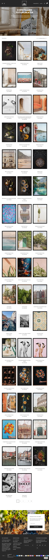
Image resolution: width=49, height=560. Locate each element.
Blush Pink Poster (24, 226)
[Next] (31, 501)
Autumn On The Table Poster (24, 144)
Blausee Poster (40, 198)
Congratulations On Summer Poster (9, 441)
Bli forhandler (15, 541)
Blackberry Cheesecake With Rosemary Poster (24, 199)
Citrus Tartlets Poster (24, 388)
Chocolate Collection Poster (9, 388)
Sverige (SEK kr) (35, 3)
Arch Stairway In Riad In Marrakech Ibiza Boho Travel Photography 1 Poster (24, 117)
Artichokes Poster (9, 144)
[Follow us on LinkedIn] (37, 548)
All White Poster (9, 90)
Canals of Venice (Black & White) (24, 333)
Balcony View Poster (40, 144)
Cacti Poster (9, 306)
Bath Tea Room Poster (9, 171)
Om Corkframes (16, 540)
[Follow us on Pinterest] (42, 545)
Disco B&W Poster (9, 495)
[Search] (4, 3)
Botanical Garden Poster (40, 253)
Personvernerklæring (16, 547)
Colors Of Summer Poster (24, 414)
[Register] (32, 545)
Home (3, 8)
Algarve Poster (40, 63)
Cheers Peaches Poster (40, 360)
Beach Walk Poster (24, 171)
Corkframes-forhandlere (17, 543)
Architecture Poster (39, 116)
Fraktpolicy (15, 546)
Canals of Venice (9, 333)
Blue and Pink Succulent (9, 226)
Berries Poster (39, 171)
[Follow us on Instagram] (40, 545)
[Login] (44, 3)
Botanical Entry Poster (24, 253)
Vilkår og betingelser (16, 544)
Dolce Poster (24, 495)
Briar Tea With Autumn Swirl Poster (24, 279)
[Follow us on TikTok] (45, 545)
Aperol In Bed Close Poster (9, 116)
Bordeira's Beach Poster (9, 253)
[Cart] (46, 3)
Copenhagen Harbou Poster (9, 468)
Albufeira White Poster (24, 63)
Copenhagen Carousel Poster (24, 441)
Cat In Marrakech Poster (9, 360)
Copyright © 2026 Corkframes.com (10, 555)
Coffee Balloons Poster (40, 388)
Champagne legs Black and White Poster (24, 361)
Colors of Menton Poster (9, 414)
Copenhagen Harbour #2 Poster (24, 468)
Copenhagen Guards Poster (40, 441)
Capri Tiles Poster (40, 333)
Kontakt (14, 549)
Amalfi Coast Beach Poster (24, 90)
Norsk (41, 3)
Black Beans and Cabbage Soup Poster (9, 198)
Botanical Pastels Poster (9, 279)
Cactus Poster (24, 306)
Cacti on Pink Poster (39, 279)
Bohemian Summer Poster (40, 226)
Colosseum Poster (40, 414)
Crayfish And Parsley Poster (40, 468)
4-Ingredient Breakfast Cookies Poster (9, 63)
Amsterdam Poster (40, 90)
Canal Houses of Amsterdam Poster (39, 306)
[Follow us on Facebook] (37, 545)
